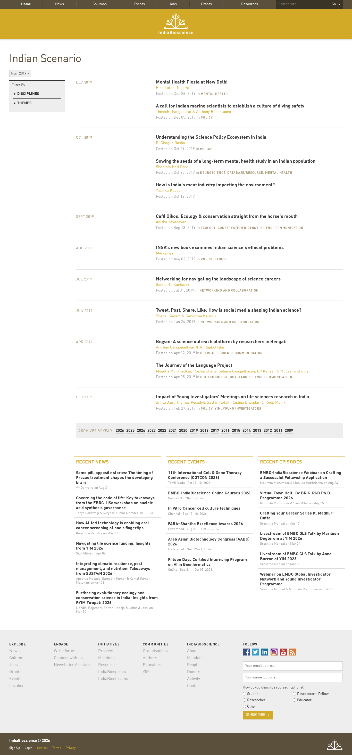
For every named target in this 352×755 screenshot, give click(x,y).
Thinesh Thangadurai (173, 112)
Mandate (195, 658)
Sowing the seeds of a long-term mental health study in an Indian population (235, 161)
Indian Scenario (45, 59)
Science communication (282, 228)
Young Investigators (242, 408)
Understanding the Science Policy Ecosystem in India (211, 137)
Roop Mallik (275, 403)
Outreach (209, 353)
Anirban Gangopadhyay (175, 348)
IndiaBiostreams (113, 679)
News (59, 4)
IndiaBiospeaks (112, 672)
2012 (268, 431)
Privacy (71, 748)
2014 (246, 431)
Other (251, 706)
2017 (215, 431)
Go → (336, 4)
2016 (225, 431)
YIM (218, 408)
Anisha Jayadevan (171, 222)
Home (26, 4)
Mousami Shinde (294, 372)
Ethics (220, 259)
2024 (141, 431)
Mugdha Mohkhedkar (173, 372)
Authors (150, 658)
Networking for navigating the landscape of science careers (218, 279)
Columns (100, 4)
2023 (151, 431)
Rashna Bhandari (246, 403)
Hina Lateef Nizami (172, 88)
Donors (193, 672)
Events (139, 4)
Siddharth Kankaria (172, 285)
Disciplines (26, 94)
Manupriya (165, 253)
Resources (249, 4)
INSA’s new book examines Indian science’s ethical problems (220, 248)
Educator (304, 700)
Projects (105, 651)
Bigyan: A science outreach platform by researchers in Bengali (221, 342)
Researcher (256, 700)
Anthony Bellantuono (213, 112)
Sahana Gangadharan (237, 372)
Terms (56, 748)
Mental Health (214, 94)
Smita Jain (165, 403)
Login (28, 748)
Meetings (106, 658)
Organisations (155, 651)
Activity (193, 679)
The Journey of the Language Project (194, 365)
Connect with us (68, 658)
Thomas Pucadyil (190, 403)
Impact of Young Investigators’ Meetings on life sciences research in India (232, 397)
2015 (236, 431)
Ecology (208, 228)
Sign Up (14, 748)
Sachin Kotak (218, 403)
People (193, 665)
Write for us (64, 651)
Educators (152, 665)
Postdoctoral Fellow (313, 694)
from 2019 (20, 73)
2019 (194, 431)
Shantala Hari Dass (172, 167)
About (192, 651)
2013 (257, 431)
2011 (278, 431)
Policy (207, 117)
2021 (173, 431)
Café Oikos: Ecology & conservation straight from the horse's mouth (227, 216)
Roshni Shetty (204, 372)
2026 (120, 431)
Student (253, 694)
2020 (183, 431)
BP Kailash (266, 372)
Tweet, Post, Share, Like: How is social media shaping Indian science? (228, 310)
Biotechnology (214, 377)
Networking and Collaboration (229, 290)
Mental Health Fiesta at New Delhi (192, 82)
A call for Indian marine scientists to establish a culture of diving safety (230, 106)
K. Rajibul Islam (213, 348)
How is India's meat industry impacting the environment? (215, 185)
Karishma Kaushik (201, 316)
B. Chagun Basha (170, 143)
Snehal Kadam (168, 316)
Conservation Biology (238, 228)
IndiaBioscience (176, 24)
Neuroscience (212, 173)
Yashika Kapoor (169, 191)
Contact (194, 686)
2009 (289, 431)
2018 (204, 431)
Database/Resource (245, 173)
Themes (22, 103)
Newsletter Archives (72, 665)
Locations (18, 686)
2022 (162, 431)
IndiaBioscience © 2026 (29, 741)
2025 (130, 431)
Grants (206, 4)
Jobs (173, 4)
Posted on (176, 94)
